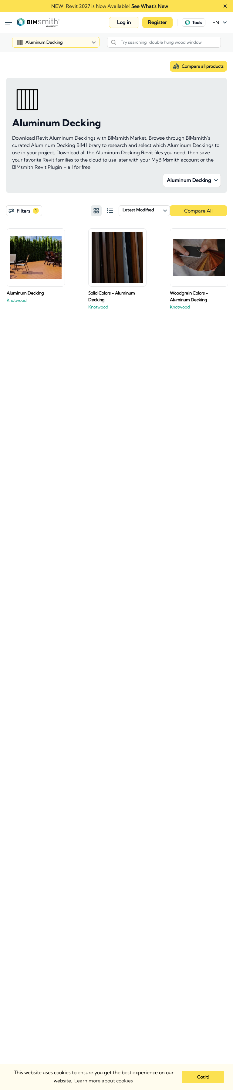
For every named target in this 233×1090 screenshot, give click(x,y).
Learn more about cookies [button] (103, 1081)
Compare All (198, 211)
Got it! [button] (203, 1077)
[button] (124, 22)
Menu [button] (8, 22)
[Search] (113, 42)
